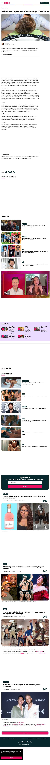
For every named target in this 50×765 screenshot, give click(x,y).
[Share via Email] (9, 172)
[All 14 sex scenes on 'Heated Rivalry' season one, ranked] (11, 432)
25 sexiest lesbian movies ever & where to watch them (34, 396)
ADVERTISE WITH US (22, 739)
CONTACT (4, 739)
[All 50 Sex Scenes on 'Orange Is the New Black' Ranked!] (11, 445)
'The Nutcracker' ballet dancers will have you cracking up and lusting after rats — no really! (24, 613)
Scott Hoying (21, 722)
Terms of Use (12, 752)
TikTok (4, 609)
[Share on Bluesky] (14, 172)
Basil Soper (8, 43)
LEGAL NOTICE (45, 739)
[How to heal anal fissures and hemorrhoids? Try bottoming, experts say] (11, 382)
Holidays (7, 8)
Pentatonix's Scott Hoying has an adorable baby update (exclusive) (22, 685)
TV (23, 249)
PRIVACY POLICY (30, 739)
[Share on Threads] (11, 172)
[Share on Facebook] (6, 172)
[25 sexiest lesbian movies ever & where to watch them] (11, 395)
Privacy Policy (4, 752)
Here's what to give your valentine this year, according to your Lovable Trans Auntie (24, 497)
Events (4, 564)
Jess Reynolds (7, 571)
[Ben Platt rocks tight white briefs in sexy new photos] (11, 407)
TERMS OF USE (38, 739)
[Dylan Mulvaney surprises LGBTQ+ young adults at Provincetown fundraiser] (11, 238)
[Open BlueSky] (22, 742)
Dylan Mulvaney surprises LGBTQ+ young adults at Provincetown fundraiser (34, 239)
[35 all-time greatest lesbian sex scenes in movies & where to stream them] (11, 420)
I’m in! (25, 486)
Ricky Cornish (6, 689)
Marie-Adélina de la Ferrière (9, 500)
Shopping (5, 493)
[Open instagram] (28, 742)
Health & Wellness (25, 381)
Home (2, 8)
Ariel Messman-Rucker (8, 616)
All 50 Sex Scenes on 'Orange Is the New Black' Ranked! (34, 446)
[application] (25, 284)
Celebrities (25, 223)
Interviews (5, 682)
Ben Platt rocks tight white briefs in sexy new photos (34, 408)
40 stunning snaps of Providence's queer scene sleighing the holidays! (23, 568)
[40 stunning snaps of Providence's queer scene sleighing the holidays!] (25, 587)
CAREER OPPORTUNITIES (12, 739)
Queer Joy (24, 236)
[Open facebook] (19, 742)
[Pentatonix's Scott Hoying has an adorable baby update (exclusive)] (25, 705)
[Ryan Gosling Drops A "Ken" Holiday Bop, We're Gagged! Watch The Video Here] (4, 336)
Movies (23, 394)
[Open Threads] (25, 742)
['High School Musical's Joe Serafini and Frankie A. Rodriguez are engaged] (11, 225)
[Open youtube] (31, 742)
